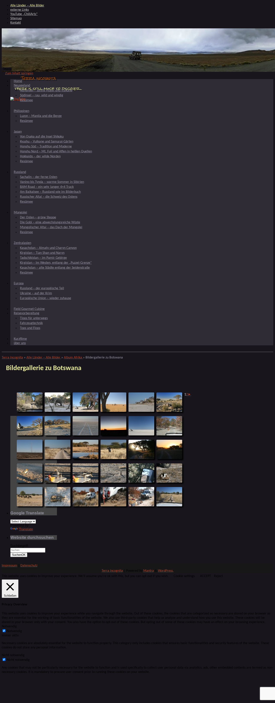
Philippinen (21, 111)
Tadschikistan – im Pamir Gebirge (43, 258)
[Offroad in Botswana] (169, 425)
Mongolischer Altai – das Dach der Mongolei (51, 227)
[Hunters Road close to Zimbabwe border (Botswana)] (30, 402)
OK (19, 554)
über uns (20, 343)
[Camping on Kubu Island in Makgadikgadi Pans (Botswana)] (30, 425)
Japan (18, 131)
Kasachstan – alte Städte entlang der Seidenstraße (55, 268)
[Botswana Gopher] (113, 473)
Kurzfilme (20, 339)
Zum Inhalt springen (19, 73)
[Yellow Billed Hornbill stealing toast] (85, 473)
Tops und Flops (30, 328)
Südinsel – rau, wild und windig (41, 95)
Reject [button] (218, 576)
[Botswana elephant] (57, 402)
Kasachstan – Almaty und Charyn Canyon (48, 248)
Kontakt (15, 23)
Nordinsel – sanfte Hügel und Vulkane (46, 90)
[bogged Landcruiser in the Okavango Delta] (85, 496)
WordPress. (166, 571)
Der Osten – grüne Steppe (38, 217)
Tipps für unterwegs (34, 318)
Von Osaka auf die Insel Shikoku (42, 136)
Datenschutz (28, 565)
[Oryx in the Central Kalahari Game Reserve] (113, 449)
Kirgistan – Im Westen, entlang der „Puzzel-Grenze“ (56, 263)
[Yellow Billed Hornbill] (30, 473)
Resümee (26, 100)
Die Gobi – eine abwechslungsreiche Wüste (50, 222)
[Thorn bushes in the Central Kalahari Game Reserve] (141, 473)
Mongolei (20, 212)
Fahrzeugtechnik (31, 323)
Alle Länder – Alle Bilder (27, 5)
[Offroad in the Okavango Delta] (169, 496)
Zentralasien (22, 243)
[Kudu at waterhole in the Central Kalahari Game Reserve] (85, 449)
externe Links (19, 10)
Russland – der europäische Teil (42, 288)
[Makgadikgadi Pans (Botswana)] (85, 425)
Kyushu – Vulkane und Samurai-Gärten (46, 141)
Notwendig (14, 631)
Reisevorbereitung (26, 313)
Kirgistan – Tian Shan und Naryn (42, 253)
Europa (19, 283)
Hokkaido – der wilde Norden (40, 156)
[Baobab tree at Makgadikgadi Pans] (85, 402)
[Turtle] (57, 496)
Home (18, 81)
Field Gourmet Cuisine (29, 309)
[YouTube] (17, 99)
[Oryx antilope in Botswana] (57, 449)
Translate (26, 529)
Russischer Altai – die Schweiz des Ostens (48, 197)
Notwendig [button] (9, 626)
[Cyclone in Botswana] (30, 449)
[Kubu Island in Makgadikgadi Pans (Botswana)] (141, 402)
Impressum (9, 565)
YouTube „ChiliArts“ (24, 14)
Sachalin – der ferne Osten (38, 177)
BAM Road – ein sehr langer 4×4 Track (47, 187)
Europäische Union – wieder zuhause (45, 298)
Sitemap (16, 18)
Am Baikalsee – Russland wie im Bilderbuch (50, 192)
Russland (20, 172)
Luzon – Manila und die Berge (41, 116)
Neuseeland (22, 85)
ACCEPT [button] (205, 576)
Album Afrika (73, 357)
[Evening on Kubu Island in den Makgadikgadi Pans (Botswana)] (113, 425)
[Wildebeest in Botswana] (30, 496)
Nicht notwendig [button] (13, 655)
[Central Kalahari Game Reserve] (141, 449)
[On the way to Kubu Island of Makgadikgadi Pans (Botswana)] (113, 402)
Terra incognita (38, 78)
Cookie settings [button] (184, 576)
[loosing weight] (141, 496)
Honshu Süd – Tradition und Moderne (46, 146)
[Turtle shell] (169, 473)
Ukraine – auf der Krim (36, 293)
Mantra (148, 571)
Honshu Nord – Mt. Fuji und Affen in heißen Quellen (56, 151)
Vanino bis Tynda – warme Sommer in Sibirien (52, 182)
